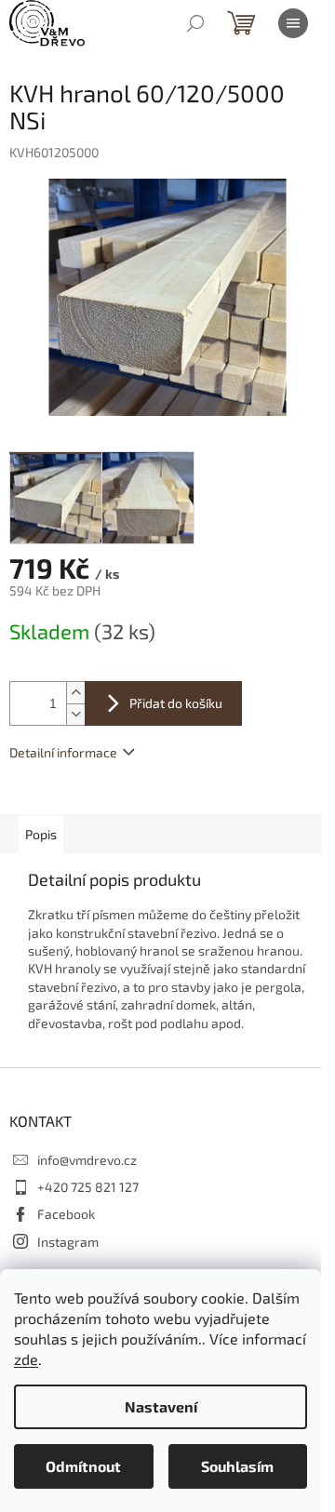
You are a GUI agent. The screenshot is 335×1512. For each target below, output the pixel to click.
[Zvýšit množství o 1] (75, 692)
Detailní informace (63, 752)
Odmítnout (83, 1466)
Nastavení (161, 1406)
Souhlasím (237, 1466)
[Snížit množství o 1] (75, 714)
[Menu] (293, 23)
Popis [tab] (41, 834)
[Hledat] (195, 23)
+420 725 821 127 (88, 1187)
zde (26, 1359)
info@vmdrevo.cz (87, 1160)
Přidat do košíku (175, 703)
